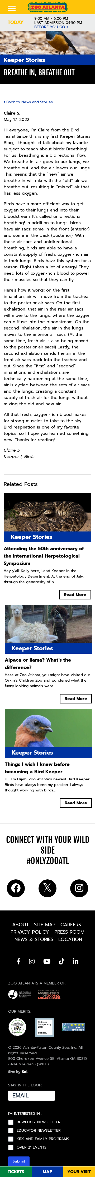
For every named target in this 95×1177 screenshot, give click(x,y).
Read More (75, 595)
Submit (19, 1161)
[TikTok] (61, 961)
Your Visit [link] (79, 1172)
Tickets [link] (16, 1172)
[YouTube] (46, 961)
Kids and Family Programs (43, 1139)
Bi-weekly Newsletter (38, 1122)
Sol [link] (24, 1072)
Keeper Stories (24, 60)
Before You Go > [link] (51, 27)
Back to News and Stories (29, 102)
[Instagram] (32, 961)
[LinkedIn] (75, 961)
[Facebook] (19, 961)
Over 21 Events (31, 1147)
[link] (47, 7)
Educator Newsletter (39, 1130)
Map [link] (47, 1172)
